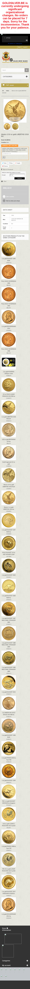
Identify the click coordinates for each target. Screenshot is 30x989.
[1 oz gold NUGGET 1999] (8, 771)
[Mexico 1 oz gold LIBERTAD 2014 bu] (8, 497)
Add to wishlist (10, 196)
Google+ (18, 163)
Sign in (19, 47)
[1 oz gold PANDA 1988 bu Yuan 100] (8, 836)
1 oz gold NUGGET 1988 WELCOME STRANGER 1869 (9, 644)
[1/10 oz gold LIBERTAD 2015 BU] (15, 126)
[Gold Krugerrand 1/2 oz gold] (8, 452)
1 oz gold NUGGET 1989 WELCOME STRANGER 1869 (9, 669)
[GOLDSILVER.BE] (15, 57)
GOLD (7, 90)
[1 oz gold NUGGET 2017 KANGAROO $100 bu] (8, 882)
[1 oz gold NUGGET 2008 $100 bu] (8, 586)
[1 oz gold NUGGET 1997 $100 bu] (8, 520)
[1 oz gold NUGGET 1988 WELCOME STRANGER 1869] (8, 633)
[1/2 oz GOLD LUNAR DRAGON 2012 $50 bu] (8, 384)
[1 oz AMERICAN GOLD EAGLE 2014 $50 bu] (8, 703)
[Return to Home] (2, 91)
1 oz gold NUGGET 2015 (9, 692)
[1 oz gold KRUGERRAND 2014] (8, 317)
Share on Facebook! (8, 169)
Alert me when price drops (13, 200)
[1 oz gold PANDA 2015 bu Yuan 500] (8, 748)
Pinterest (5, 166)
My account (6, 965)
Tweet (4, 163)
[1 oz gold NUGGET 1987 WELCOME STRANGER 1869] (8, 608)
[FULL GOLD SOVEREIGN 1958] (8, 339)
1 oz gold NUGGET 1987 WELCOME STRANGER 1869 (9, 620)
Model (2, 140)
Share (11, 163)
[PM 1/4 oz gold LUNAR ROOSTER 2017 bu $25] (8, 859)
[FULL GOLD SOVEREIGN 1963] (8, 294)
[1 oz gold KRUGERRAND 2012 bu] (8, 904)
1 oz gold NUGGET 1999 (9, 780)
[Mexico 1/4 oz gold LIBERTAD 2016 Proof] (8, 475)
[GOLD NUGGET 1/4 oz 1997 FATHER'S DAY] (8, 543)
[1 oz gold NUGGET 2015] (8, 682)
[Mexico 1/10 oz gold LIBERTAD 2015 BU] (7, 126)
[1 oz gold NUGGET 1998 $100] (8, 725)
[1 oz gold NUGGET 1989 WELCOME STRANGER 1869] (8, 658)
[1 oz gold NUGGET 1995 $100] (8, 249)
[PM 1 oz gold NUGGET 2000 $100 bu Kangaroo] (8, 791)
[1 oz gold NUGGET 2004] (8, 565)
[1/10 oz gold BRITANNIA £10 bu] (8, 430)
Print (5, 181)
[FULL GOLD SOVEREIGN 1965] (8, 271)
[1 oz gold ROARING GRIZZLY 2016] (8, 362)
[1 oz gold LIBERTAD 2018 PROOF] (8, 407)
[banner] (15, 34)
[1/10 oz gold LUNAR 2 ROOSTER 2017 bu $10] (8, 814)
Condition (3, 142)
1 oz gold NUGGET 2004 (9, 575)
